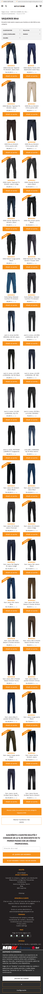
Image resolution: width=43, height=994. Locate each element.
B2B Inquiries (21, 888)
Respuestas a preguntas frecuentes (21, 880)
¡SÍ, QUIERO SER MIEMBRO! (21, 854)
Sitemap (21, 893)
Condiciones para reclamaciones (21, 921)
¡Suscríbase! (21, 873)
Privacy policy (21, 924)
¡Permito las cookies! (21, 978)
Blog (21, 886)
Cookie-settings (21, 926)
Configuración (21, 990)
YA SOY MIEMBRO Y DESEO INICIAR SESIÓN (21, 860)
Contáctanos (21, 882)
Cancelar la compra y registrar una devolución (22, 878)
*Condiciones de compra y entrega (22, 917)
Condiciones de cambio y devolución (21, 919)
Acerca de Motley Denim (21, 884)
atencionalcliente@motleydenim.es (30, 1)
